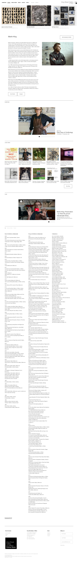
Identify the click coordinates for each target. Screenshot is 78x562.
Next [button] (21, 106)
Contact (23, 2)
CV (5, 228)
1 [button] (39, 136)
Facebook (48, 534)
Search (36, 2)
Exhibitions (4, 2)
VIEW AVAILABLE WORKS (66, 37)
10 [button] (51, 136)
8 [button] (48, 136)
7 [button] (47, 136)
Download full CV (8, 518)
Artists (8, 2)
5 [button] (44, 136)
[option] (13, 17)
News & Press (14, 2)
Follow (32, 2)
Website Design (7, 557)
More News (68, 186)
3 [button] (51, 221)
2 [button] (40, 136)
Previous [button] (19, 106)
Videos (19, 2)
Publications (9, 228)
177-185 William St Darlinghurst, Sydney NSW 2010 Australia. (31, 533)
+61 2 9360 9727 (29, 536)
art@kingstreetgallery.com (31, 535)
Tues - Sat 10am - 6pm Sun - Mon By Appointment (31, 538)
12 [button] (54, 136)
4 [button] (43, 136)
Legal (6, 535)
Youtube (48, 535)
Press (15, 228)
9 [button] (50, 136)
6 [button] (46, 136)
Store (27, 2)
